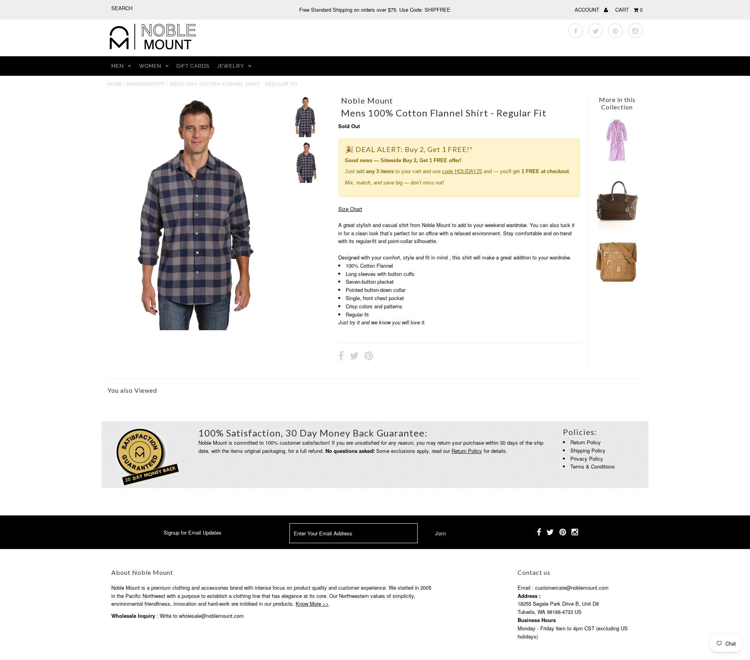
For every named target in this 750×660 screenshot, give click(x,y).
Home (114, 83)
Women (150, 66)
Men (117, 66)
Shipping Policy (587, 450)
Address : (529, 595)
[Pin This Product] (368, 357)
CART (629, 9)
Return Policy (467, 450)
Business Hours (537, 620)
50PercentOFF (146, 83)
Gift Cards (193, 66)
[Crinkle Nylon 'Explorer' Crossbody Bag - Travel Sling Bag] (617, 281)
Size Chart (350, 209)
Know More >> (312, 603)
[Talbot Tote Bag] (617, 227)
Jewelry (230, 66)
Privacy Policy (586, 458)
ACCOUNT (588, 9)
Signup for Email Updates (192, 532)
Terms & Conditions (592, 466)
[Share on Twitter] (354, 357)
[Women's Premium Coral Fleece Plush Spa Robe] (617, 160)
